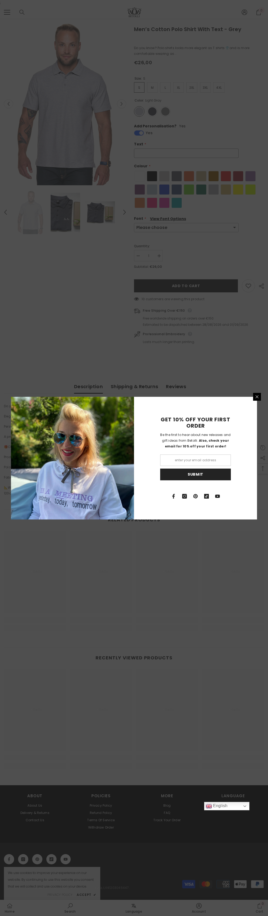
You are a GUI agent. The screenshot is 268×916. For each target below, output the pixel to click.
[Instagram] (184, 496)
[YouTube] (217, 496)
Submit (195, 474)
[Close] (257, 397)
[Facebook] (173, 496)
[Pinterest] (195, 496)
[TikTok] (206, 496)
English (220, 805)
